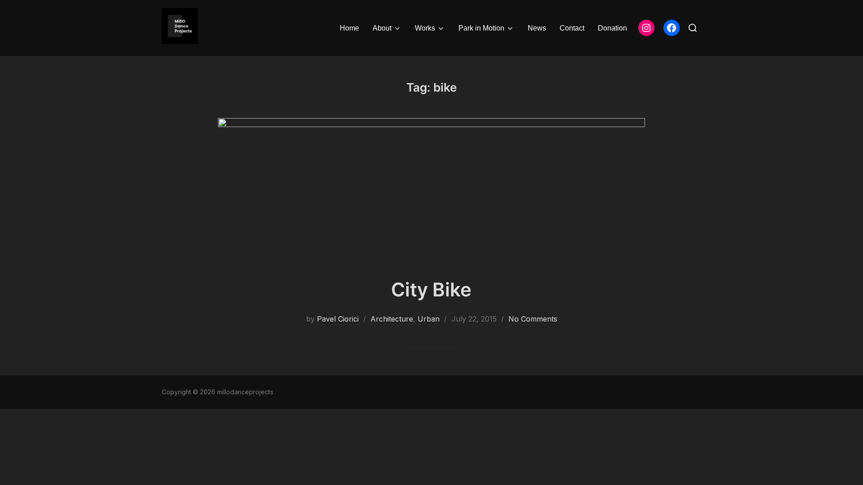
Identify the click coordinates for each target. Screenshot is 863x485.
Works (425, 28)
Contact (572, 28)
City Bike (431, 289)
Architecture (391, 318)
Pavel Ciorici (338, 318)
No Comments (532, 318)
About (382, 28)
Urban (429, 318)
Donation (612, 28)
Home (349, 28)
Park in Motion (481, 28)
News (537, 28)
